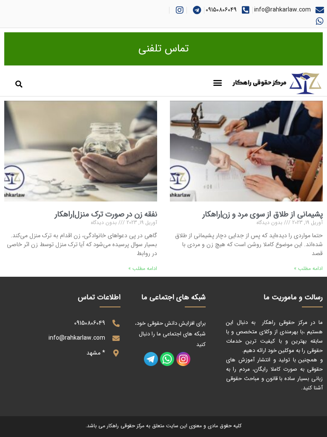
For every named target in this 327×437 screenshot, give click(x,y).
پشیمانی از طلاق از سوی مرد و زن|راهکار (263, 214)
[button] (218, 83)
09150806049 (221, 9)
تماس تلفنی (163, 49)
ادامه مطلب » (308, 268)
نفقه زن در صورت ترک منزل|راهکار (106, 214)
